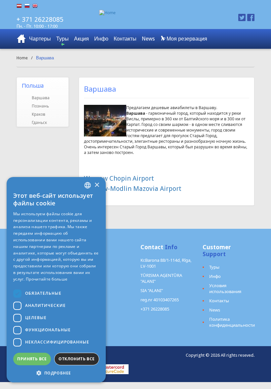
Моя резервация (186, 39)
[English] (36, 6)
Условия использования (225, 288)
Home (22, 57)
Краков (38, 114)
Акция (81, 39)
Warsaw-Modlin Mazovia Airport (132, 189)
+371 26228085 (154, 309)
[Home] (156, 12)
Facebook (250, 17)
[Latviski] (20, 6)
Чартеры (40, 39)
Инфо (101, 39)
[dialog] (56, 279)
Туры (62, 39)
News (148, 39)
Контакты (125, 39)
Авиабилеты (21, 39)
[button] (56, 373)
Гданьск (39, 122)
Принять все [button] (32, 359)
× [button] (96, 185)
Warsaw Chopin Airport (119, 178)
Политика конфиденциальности (232, 322)
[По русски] (28, 6)
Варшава (41, 98)
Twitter (242, 17)
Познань (40, 106)
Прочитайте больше (46, 279)
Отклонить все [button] (76, 359)
